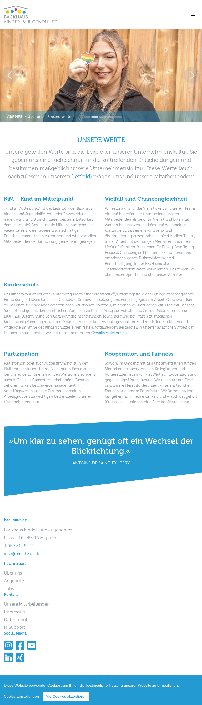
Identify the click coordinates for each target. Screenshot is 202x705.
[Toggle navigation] (193, 14)
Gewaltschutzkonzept (109, 333)
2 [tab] (93, 113)
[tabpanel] (101, 75)
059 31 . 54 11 (20, 546)
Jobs (9, 589)
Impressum (15, 612)
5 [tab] (116, 113)
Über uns (35, 117)
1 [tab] (85, 113)
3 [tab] (101, 113)
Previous (9, 75)
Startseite (15, 116)
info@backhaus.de (22, 554)
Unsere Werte (59, 117)
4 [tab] (109, 113)
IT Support (14, 627)
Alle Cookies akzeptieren (66, 696)
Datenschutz (16, 620)
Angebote (14, 581)
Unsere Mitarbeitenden (26, 604)
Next (192, 75)
